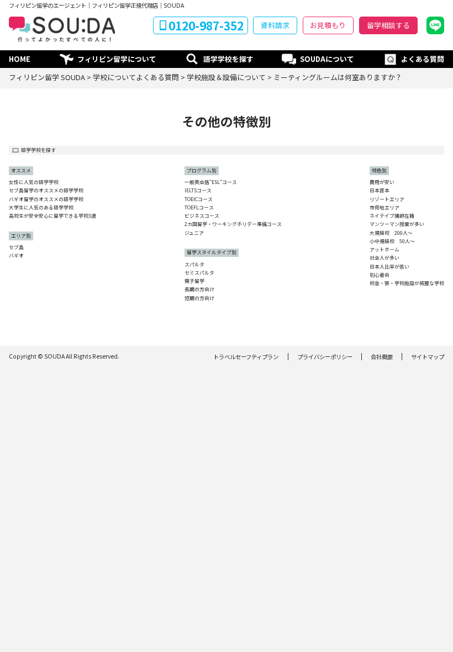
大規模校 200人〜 (391, 233)
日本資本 (379, 190)
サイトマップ (427, 357)
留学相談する (388, 25)
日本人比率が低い (389, 267)
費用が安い (382, 182)
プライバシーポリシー (324, 357)
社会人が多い (384, 258)
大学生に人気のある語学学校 (41, 208)
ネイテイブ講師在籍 (392, 216)
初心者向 (379, 275)
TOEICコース (199, 199)
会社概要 (382, 357)
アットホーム (384, 250)
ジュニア (194, 233)
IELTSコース (198, 190)
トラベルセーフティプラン (245, 357)
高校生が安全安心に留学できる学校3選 (52, 216)
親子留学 (194, 281)
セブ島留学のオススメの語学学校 (46, 190)
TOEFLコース (199, 208)
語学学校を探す (228, 59)
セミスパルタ (199, 273)
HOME (19, 59)
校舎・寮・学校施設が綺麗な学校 (407, 283)
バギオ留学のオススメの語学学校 (46, 199)
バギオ (16, 256)
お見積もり (328, 25)
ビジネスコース (202, 216)
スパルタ (194, 264)
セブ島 (16, 247)
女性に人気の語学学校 (34, 182)
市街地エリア (384, 208)
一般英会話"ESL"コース (211, 182)
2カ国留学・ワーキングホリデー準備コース (233, 224)
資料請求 (275, 25)
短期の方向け (199, 298)
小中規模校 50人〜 (392, 241)
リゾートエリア (387, 199)
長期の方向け (199, 289)
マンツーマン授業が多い (397, 224)
